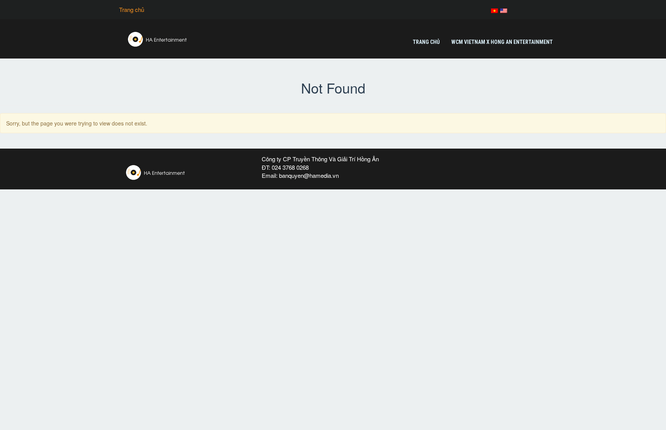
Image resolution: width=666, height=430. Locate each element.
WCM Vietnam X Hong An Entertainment (502, 42)
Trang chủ (131, 9)
